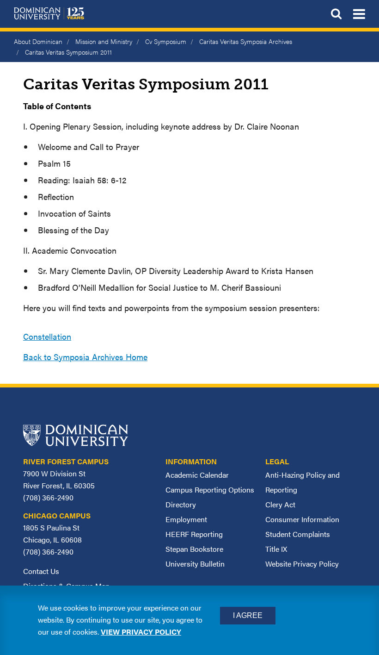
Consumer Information (302, 519)
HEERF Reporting (194, 534)
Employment (186, 519)
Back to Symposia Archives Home (85, 356)
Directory (180, 504)
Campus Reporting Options (209, 489)
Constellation (47, 336)
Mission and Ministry (103, 41)
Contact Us (41, 571)
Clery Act (280, 504)
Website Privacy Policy (302, 563)
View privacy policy (141, 631)
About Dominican (38, 41)
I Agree (248, 615)
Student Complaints (297, 534)
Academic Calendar (197, 474)
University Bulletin (195, 563)
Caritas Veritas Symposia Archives (245, 41)
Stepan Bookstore (194, 548)
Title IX (276, 548)
